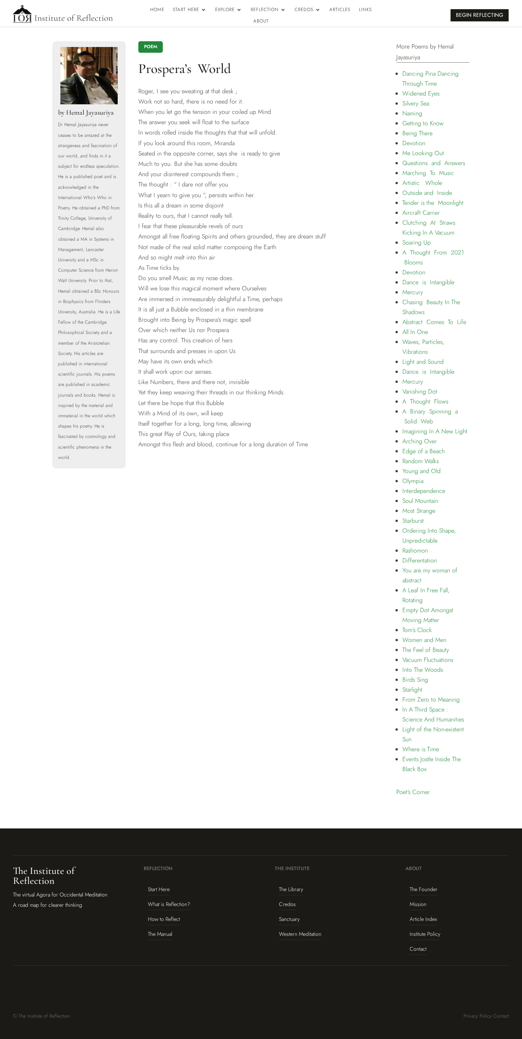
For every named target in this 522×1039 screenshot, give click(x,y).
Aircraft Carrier (421, 212)
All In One (415, 331)
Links (365, 10)
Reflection (265, 10)
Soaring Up (416, 242)
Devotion (413, 143)
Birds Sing (415, 679)
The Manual (160, 934)
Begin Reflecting (479, 15)
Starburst (413, 520)
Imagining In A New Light (434, 431)
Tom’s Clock (417, 630)
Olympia (412, 481)
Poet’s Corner (413, 792)
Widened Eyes (420, 93)
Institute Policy (425, 934)
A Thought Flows (425, 401)
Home (157, 10)
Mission (418, 904)
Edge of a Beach (423, 451)
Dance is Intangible (428, 282)
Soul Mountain (420, 500)
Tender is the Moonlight (433, 202)
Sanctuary (289, 919)
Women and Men (424, 639)
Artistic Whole (422, 182)
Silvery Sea (415, 103)
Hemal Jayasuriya (90, 112)
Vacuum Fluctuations (427, 659)
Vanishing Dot (419, 391)
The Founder (424, 889)
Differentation (419, 560)
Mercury (412, 292)
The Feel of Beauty (425, 649)
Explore (225, 10)
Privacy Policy (478, 1016)
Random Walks (420, 461)
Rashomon (415, 550)
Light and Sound (423, 361)
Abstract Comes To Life (434, 322)
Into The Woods (422, 669)
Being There (417, 133)
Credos (304, 10)
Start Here (186, 10)
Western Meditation (300, 934)
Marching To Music (428, 173)
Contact (418, 949)
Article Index (423, 919)
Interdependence (423, 490)
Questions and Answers (433, 163)
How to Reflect (164, 919)
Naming (412, 113)
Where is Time (420, 749)
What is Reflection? (169, 904)
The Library (291, 889)
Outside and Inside (427, 192)
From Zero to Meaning (431, 699)
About (261, 21)
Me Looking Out (423, 153)
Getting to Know (423, 123)
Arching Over (419, 441)
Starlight (412, 689)
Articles (339, 10)
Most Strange (418, 510)
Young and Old (421, 471)
